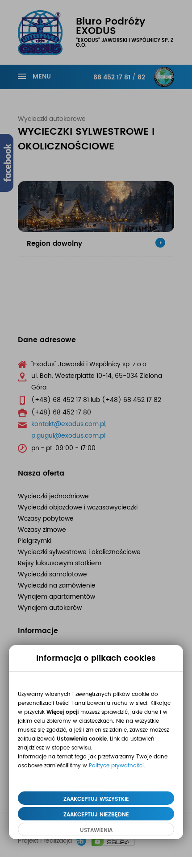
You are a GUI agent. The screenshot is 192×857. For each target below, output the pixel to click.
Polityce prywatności (116, 765)
